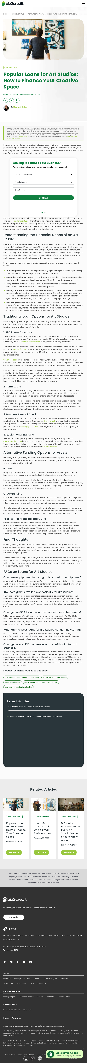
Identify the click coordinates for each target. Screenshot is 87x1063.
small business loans (31, 341)
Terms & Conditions (26, 1055)
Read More (14, 852)
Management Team (22, 978)
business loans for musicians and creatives (22, 677)
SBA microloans (10, 360)
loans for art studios (21, 221)
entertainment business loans (55, 677)
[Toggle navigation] (83, 3)
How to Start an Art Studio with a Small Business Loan (29, 707)
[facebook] (4, 962)
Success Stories (64, 996)
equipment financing (12, 441)
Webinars (50, 996)
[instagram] (30, 962)
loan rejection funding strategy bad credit (41, 682)
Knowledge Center (12, 991)
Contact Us (41, 983)
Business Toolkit (10, 1004)
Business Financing (12, 1018)
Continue (43, 197)
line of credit (49, 421)
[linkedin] (11, 962)
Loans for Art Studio (11, 67)
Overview (7, 978)
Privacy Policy (10, 1055)
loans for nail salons (12, 682)
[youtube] (24, 962)
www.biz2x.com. (13, 940)
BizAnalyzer (27, 1010)
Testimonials (8, 983)
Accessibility (41, 1055)
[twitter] (17, 962)
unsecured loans (49, 446)
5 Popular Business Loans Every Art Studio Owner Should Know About (35, 716)
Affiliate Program (50, 978)
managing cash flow (29, 426)
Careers (37, 978)
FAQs (32, 983)
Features (64, 978)
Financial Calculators (11, 1010)
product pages (23, 136)
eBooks (40, 996)
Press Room (21, 983)
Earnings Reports (9, 996)
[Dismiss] (83, 1049)
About (6, 973)
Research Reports (27, 996)
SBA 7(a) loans (19, 349)
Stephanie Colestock (21, 107)
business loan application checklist (18, 687)
